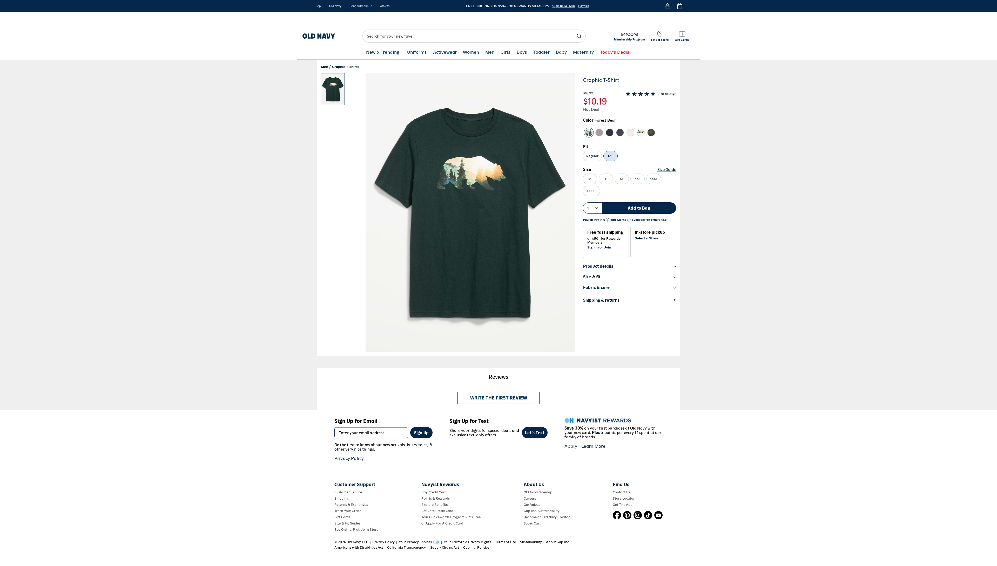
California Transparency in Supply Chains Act (423, 547)
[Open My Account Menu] (667, 6)
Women (471, 52)
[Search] (579, 36)
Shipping (341, 498)
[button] (448, 214)
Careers (530, 498)
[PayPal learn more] (607, 219)
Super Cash (533, 523)
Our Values (532, 505)
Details (583, 6)
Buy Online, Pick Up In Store (356, 530)
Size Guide (666, 169)
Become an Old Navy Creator (547, 517)
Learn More (593, 446)
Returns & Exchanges (351, 505)
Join (607, 247)
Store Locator (624, 498)
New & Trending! (383, 52)
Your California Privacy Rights (467, 542)
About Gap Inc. (558, 542)
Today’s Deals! (615, 52)
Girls (505, 52)
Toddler (541, 52)
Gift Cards (342, 517)
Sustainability (531, 542)
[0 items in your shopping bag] (679, 6)
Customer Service (348, 492)
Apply (570, 446)
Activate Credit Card (437, 511)
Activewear (445, 52)
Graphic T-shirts (345, 67)
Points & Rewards (435, 498)
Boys (522, 52)
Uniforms (417, 52)
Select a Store (646, 238)
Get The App (622, 505)
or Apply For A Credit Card (442, 523)
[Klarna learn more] (629, 219)
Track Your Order (347, 511)
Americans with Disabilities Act (358, 547)
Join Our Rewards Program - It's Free (451, 517)
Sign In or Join (563, 6)
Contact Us (621, 492)
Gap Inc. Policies (476, 547)
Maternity (583, 52)
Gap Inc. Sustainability (542, 511)
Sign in (593, 247)
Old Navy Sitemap (538, 492)
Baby (561, 52)
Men (489, 52)
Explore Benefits (434, 505)
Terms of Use (505, 542)
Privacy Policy (349, 458)
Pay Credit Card (434, 492)
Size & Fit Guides (347, 523)
